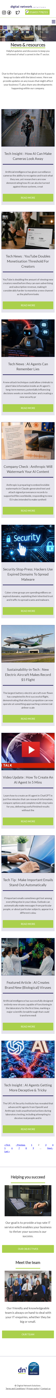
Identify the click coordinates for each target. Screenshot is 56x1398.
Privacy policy (33, 1388)
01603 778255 (38, 12)
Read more (28, 197)
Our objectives (28, 1248)
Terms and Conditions (15, 1388)
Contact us (46, 1388)
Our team (28, 1334)
